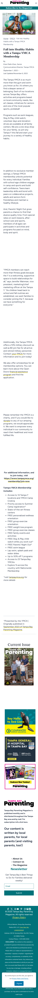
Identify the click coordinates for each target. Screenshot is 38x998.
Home (5, 39)
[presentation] (19, 667)
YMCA (12, 39)
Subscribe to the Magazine (19, 8)
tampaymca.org (16, 577)
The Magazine (20, 865)
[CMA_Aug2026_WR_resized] (20, 722)
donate (6, 420)
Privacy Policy (19, 917)
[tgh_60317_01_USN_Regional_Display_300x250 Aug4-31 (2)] (20, 749)
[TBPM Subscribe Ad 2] (20, 776)
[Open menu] (36, 3)
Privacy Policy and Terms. (20, 978)
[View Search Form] (2, 3)
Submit (19, 893)
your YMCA (17, 353)
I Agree (19, 983)
